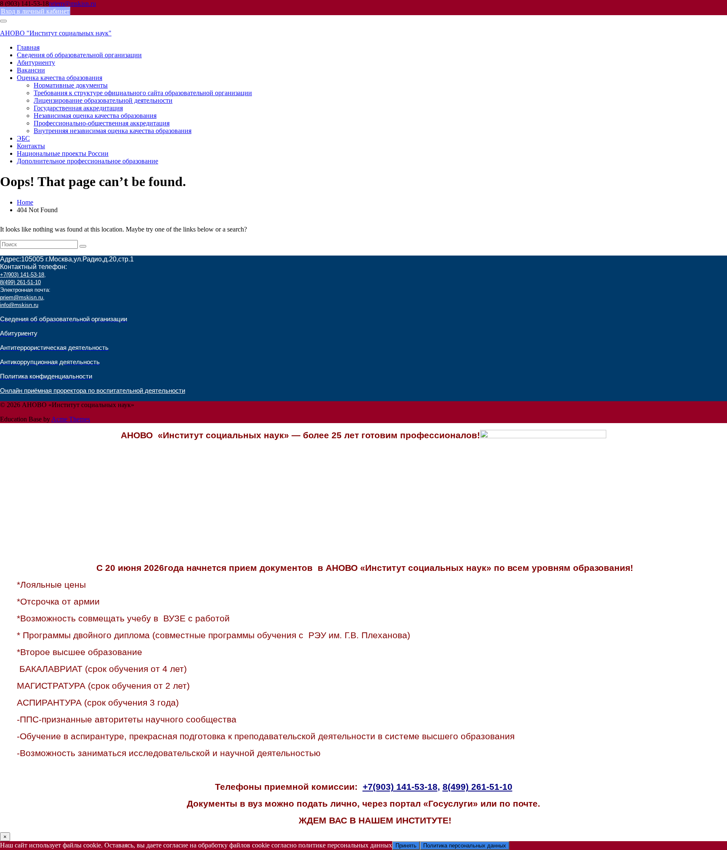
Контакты (31, 145)
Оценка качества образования (59, 77)
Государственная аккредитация (78, 108)
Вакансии (31, 70)
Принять (406, 845)
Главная (28, 47)
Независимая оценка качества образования (95, 115)
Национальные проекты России (63, 153)
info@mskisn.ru (19, 305)
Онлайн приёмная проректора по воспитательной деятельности (92, 390)
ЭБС (23, 138)
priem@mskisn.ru (72, 3)
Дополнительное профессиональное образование (87, 161)
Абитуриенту (36, 62)
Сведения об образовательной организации (79, 55)
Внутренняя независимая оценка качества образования (112, 130)
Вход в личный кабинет (35, 11)
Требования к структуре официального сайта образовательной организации (143, 92)
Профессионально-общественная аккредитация (102, 123)
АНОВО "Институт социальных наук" (55, 33)
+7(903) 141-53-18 (22, 275)
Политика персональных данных (464, 845)
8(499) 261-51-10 (20, 282)
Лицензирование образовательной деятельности (103, 100)
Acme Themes (70, 419)
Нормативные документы (71, 85)
